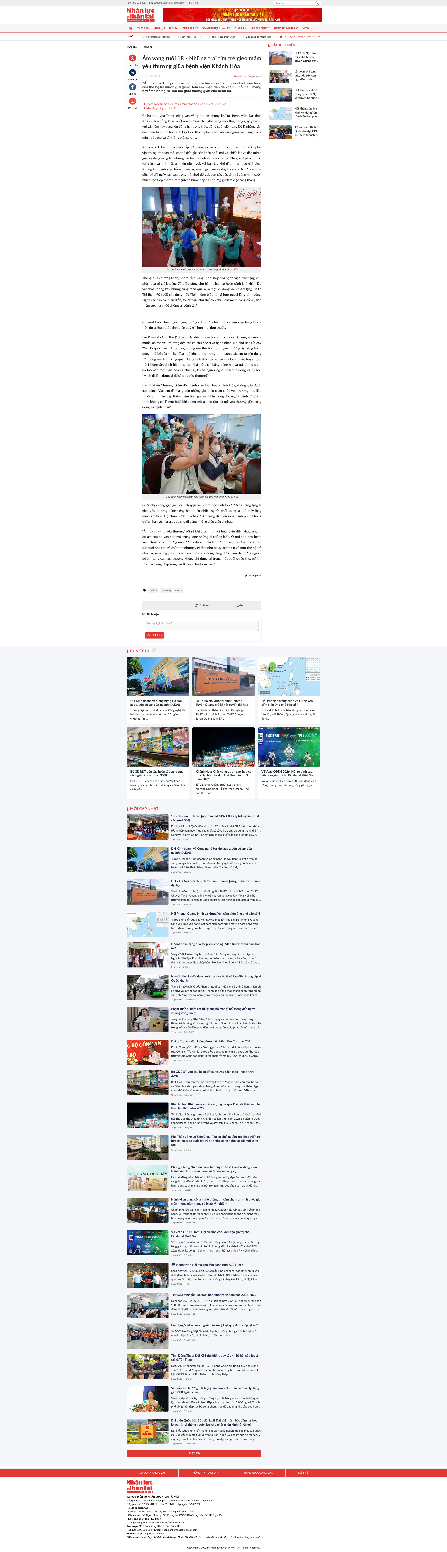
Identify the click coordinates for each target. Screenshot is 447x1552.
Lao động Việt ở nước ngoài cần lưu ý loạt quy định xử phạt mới (214, 1325)
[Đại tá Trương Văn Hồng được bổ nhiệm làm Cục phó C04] (147, 1052)
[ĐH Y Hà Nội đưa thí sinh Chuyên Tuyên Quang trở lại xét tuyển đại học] (223, 676)
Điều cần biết (189, 1000)
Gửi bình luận (154, 635)
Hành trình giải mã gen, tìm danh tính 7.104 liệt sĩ (209, 1265)
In (241, 605)
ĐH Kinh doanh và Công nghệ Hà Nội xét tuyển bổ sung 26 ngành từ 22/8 (156, 702)
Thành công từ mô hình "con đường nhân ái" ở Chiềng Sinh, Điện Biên (186, 104)
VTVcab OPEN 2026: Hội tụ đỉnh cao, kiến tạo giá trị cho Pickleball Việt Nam (288, 773)
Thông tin (133, 692)
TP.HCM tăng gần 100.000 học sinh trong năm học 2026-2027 (213, 1295)
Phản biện (188, 1190)
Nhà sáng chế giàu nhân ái (161, 108)
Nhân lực (186, 839)
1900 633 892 (144, 1529)
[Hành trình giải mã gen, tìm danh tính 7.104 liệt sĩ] (147, 1275)
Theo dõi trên (240, 76)
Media (186, 1284)
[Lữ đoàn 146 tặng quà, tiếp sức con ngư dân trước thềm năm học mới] (147, 954)
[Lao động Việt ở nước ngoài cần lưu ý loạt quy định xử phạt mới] (147, 1336)
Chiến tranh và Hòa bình (140, 37)
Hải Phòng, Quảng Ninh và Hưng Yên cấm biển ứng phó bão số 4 (287, 702)
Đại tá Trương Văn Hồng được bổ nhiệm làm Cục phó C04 (210, 1041)
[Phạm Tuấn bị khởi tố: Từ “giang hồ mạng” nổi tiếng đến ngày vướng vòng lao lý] (147, 1019)
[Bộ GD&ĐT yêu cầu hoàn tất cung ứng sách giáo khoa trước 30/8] (158, 746)
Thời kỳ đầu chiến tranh (206, 37)
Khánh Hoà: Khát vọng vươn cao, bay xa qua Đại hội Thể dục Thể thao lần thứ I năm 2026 (223, 775)
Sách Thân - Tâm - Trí (173, 37)
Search (317, 3)
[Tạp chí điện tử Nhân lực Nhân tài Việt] (144, 15)
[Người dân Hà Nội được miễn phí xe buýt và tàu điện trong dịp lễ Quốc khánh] (147, 987)
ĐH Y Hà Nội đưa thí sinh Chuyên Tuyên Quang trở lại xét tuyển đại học (222, 702)
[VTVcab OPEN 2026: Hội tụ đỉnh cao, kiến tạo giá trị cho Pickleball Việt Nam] (289, 746)
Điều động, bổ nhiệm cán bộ (241, 37)
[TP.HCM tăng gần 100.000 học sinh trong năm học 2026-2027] (147, 1305)
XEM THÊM (194, 1453)
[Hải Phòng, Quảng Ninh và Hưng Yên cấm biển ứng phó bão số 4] (289, 676)
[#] (242, 15)
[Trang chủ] (131, 28)
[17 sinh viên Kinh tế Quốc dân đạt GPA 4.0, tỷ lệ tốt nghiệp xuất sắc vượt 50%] (147, 827)
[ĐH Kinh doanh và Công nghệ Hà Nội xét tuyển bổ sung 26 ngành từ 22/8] (158, 676)
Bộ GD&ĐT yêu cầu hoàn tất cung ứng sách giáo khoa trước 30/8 (157, 773)
